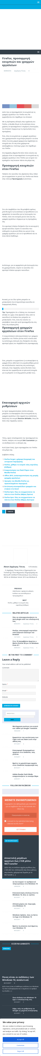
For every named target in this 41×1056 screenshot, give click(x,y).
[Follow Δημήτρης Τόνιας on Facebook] (16, 581)
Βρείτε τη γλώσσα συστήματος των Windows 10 (25, 927)
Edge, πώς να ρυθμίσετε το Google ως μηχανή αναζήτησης (25, 1010)
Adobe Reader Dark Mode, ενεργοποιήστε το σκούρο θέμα (25, 775)
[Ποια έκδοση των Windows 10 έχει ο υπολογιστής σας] (6, 1000)
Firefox (10, 512)
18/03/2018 (17, 731)
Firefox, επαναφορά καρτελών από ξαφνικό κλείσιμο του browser (25, 632)
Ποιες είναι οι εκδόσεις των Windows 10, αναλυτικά (18, 978)
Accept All (20, 1039)
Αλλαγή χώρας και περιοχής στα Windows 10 (24, 905)
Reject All (20, 1051)
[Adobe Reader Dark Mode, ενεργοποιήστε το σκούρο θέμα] (6, 776)
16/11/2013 (17, 637)
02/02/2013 (17, 624)
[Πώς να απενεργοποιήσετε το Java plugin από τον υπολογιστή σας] (6, 620)
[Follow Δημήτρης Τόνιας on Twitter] (19, 581)
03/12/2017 (7, 983)
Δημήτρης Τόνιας (19, 71)
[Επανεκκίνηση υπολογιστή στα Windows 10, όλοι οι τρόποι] (6, 895)
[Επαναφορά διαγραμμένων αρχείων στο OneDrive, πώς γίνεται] (6, 752)
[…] (14, 875)
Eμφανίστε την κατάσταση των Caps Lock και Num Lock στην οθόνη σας (25, 739)
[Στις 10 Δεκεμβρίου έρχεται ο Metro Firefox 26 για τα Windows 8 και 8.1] (6, 644)
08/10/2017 (17, 768)
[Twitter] (16, 7)
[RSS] (29, 7)
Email (4, 691)
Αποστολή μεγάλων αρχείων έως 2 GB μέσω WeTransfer (17, 861)
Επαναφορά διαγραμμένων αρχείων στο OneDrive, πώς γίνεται (24, 752)
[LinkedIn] (25, 7)
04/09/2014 (7, 71)
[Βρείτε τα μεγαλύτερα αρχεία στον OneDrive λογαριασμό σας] (6, 765)
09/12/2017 (17, 897)
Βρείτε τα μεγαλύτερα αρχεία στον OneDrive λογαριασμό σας (25, 764)
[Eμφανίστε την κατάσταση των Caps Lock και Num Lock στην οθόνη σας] (6, 739)
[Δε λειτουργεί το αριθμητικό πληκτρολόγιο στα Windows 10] (6, 884)
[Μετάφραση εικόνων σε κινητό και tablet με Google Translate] (6, 728)
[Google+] (20, 7)
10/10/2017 (17, 757)
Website (5, 697)
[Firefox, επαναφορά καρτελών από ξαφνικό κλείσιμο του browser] (6, 632)
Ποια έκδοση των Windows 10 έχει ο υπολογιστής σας (24, 998)
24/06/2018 (17, 886)
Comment (5, 668)
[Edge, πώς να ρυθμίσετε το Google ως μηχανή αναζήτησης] (6, 1011)
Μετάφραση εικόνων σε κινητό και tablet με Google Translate (25, 727)
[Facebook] (12, 7)
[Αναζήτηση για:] (20, 713)
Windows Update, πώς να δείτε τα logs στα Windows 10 (25, 916)
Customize (20, 1045)
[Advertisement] (20, 33)
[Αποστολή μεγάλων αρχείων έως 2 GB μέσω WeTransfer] (20, 846)
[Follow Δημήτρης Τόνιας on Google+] (23, 581)
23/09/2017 (17, 779)
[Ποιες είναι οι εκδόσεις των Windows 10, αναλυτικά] (20, 960)
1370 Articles (32, 567)
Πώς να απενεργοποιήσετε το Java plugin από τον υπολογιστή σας (26, 619)
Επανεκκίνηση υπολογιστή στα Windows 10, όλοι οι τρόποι (25, 894)
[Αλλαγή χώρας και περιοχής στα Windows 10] (6, 906)
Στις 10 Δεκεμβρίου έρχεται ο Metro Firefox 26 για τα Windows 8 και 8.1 (26, 643)
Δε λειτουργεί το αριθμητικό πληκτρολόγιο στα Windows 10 (25, 883)
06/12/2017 (17, 908)
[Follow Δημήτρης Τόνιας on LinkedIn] (27, 581)
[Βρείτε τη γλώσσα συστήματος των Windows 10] (6, 928)
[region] (20, 1037)
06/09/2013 (17, 647)
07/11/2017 (17, 744)
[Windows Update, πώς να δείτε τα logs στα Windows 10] (6, 917)
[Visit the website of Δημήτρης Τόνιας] (13, 581)
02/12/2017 (17, 1013)
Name (4, 684)
